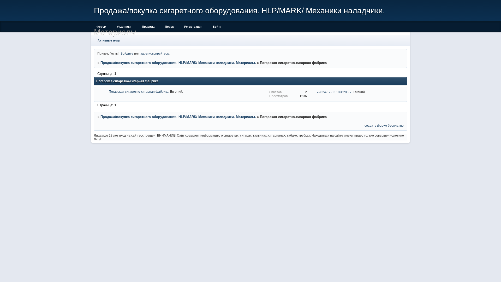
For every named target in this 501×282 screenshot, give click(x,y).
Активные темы (109, 40)
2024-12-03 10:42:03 (334, 92)
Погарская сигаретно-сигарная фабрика (139, 91)
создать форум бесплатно (384, 125)
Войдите (127, 53)
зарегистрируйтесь (154, 53)
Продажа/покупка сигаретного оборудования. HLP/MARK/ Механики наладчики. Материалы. (178, 63)
